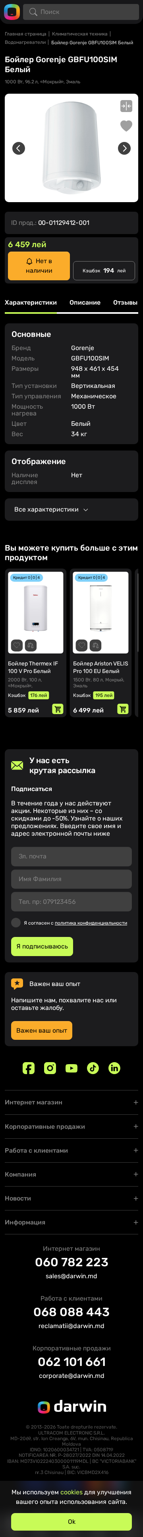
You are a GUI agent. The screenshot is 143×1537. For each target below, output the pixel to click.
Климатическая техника (80, 34)
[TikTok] (93, 1068)
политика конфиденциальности (91, 923)
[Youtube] (71, 1068)
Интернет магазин (33, 1102)
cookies (71, 1492)
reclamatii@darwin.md (71, 1326)
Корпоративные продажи (45, 1126)
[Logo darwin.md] (12, 11)
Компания (20, 1174)
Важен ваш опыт (41, 1030)
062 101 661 (72, 1362)
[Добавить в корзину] (58, 709)
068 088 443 (71, 1312)
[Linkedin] (114, 1068)
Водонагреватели (25, 42)
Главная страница (25, 34)
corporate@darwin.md (71, 1376)
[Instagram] (50, 1068)
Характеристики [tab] (31, 302)
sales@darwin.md (71, 1276)
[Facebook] (29, 1068)
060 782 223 (71, 1262)
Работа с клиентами (36, 1150)
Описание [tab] (85, 302)
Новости (18, 1198)
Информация (25, 1222)
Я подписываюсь (42, 946)
